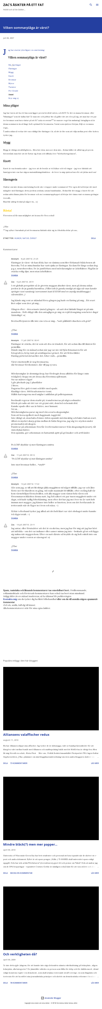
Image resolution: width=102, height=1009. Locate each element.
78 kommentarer (18, 983)
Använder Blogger (52, 998)
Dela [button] (93, 238)
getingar (17, 65)
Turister (12, 87)
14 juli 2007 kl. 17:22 (30, 484)
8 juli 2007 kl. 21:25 (29, 259)
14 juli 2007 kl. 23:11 (26, 524)
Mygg (11, 72)
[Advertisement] (51, 632)
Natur (25, 238)
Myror (11, 83)
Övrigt (33, 238)
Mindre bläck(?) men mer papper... (30, 844)
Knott (11, 76)
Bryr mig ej (13, 98)
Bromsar (12, 79)
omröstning (39, 50)
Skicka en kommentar (21, 873)
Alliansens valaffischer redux (26, 734)
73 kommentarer (18, 763)
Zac (12, 282)
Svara (14, 275)
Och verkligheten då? (20, 954)
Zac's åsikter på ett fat (23, 5)
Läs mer (95, 763)
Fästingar (12, 68)
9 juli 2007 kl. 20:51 (25, 282)
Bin (9, 65)
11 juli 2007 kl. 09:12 (26, 455)
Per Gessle (13, 91)
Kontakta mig (10, 599)
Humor (17, 238)
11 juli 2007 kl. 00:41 (30, 340)
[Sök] (90, 4)
